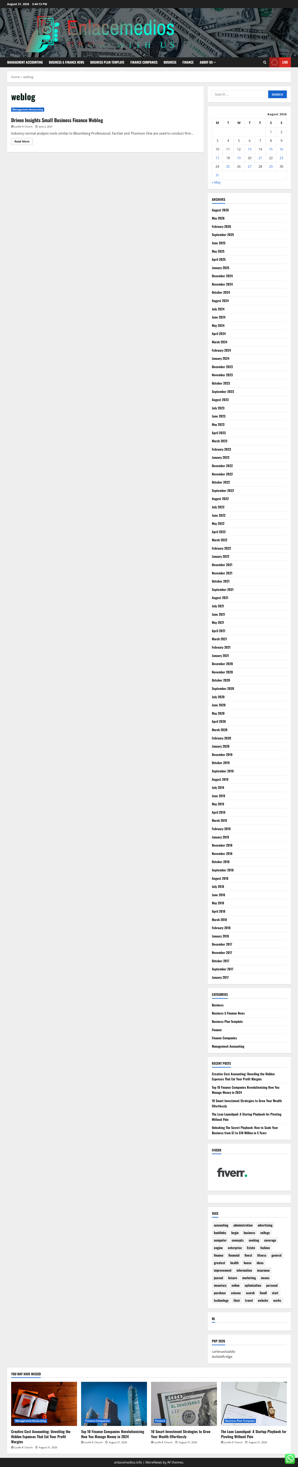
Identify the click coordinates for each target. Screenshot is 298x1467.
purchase (220, 1292)
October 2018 (220, 861)
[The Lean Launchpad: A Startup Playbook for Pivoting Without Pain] (254, 1404)
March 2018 (219, 919)
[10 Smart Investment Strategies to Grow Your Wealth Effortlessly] (184, 1404)
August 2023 (220, 399)
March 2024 (219, 341)
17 (217, 158)
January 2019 (220, 837)
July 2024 (218, 309)
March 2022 (219, 539)
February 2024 (221, 350)
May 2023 (218, 424)
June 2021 (218, 614)
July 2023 (218, 408)
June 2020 (219, 705)
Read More (23, 142)
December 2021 (222, 564)
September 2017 (222, 969)
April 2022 (219, 531)
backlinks (220, 1232)
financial (233, 1255)
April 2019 (218, 812)
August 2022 (220, 498)
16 (281, 149)
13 (249, 149)
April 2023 (219, 432)
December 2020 (222, 663)
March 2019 (219, 820)
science (236, 1292)
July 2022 (218, 507)
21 (260, 158)
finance (218, 1255)
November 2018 (222, 853)
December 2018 (222, 845)
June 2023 (218, 416)
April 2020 (219, 721)
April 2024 (219, 333)
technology (221, 1300)
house (248, 1262)
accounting (221, 1225)
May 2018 (218, 902)
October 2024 (221, 292)
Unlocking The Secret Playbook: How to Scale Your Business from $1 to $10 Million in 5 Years (245, 1130)
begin (235, 1232)
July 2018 (218, 886)
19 (239, 158)
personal (272, 1285)
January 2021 (220, 655)
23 (281, 158)
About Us (206, 62)
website (263, 1300)
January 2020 (220, 746)
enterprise (235, 1247)
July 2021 (218, 606)
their (237, 1300)
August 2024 (220, 300)
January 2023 (220, 457)
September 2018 (223, 870)
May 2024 (218, 325)
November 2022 (222, 474)
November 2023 (222, 374)
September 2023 (223, 391)
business (249, 1232)
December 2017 (222, 944)
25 (228, 166)
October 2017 (220, 960)
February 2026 (221, 226)
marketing (249, 1277)
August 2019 (220, 779)
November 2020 (222, 672)
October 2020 (221, 680)
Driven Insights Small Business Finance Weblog (57, 120)
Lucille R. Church (23, 126)
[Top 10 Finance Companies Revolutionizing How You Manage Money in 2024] (114, 1404)
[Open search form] (264, 62)
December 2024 (222, 275)
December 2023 (222, 366)
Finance (188, 62)
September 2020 (223, 688)
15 (271, 149)
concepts (238, 1240)
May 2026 (218, 218)
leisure (232, 1277)
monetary (220, 1285)
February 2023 (221, 449)
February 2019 (221, 828)
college (265, 1232)
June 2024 (218, 317)
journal (218, 1277)
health (234, 1262)
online (236, 1285)
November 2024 (222, 284)
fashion (265, 1247)
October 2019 (221, 762)
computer (220, 1240)
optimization (253, 1285)
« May (216, 182)
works (277, 1300)
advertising (265, 1225)
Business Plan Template (107, 62)
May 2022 (218, 523)
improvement (223, 1270)
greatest (219, 1262)
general (276, 1255)
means (265, 1277)
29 (271, 166)
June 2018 (218, 894)
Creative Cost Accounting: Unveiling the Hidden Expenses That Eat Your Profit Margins (243, 1076)
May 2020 (218, 713)
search (250, 1292)
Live (285, 62)
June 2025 (218, 242)
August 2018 (220, 878)
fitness (261, 1255)
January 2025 (220, 267)
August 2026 (220, 210)
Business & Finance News (66, 62)
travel (249, 1300)
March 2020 (219, 729)
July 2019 (218, 787)
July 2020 (218, 696)
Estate (251, 1247)
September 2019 (223, 771)
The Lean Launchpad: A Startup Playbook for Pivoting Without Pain (253, 1434)
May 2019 (218, 803)
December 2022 (222, 465)
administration (243, 1225)
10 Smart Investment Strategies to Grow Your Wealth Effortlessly (180, 1434)
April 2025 (219, 259)
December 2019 (222, 754)
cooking (254, 1240)
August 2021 (220, 597)
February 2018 (221, 927)
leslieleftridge (222, 1356)
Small (263, 1292)
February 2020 (221, 738)
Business (170, 62)
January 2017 (220, 977)
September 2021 (223, 589)
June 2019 (218, 795)
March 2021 (219, 638)
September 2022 (223, 490)
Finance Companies (144, 62)
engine (218, 1247)
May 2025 (218, 251)
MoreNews (154, 1462)
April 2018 (218, 911)
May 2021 (218, 622)
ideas (260, 1262)
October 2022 (221, 482)
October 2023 (221, 383)
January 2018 (220, 936)
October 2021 (220, 581)
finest (248, 1255)
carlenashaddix (223, 1351)
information (244, 1270)
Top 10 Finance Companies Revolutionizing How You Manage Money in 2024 (112, 1434)
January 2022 (220, 556)
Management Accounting (25, 62)
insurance (263, 1270)
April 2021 (218, 630)
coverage (270, 1240)
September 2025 (223, 234)
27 (249, 166)
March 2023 (219, 440)
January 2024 (220, 358)
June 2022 (218, 515)
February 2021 (221, 647)
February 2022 (221, 548)
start (275, 1292)
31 (217, 175)
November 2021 (222, 573)
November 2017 (222, 952)
